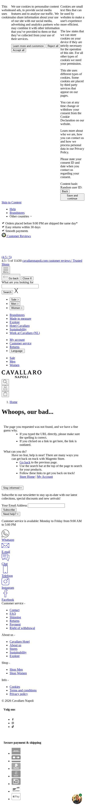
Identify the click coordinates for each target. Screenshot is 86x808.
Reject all (53, 46)
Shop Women (18, 673)
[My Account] (5, 388)
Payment (15, 624)
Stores (13, 648)
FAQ (13, 613)
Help (13, 209)
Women (14, 365)
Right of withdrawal (22, 628)
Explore (15, 322)
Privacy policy (19, 694)
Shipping (15, 617)
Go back (25, 462)
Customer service (20, 343)
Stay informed (12, 487)
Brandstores (17, 212)
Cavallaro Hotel (20, 641)
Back (65, 191)
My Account (45, 476)
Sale (12, 358)
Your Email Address (15, 505)
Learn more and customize (28, 46)
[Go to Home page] (22, 377)
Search (7, 292)
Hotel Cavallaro (20, 325)
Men (12, 361)
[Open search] (5, 382)
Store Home (27, 476)
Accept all (18, 50)
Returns (14, 347)
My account (17, 339)
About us (15, 645)
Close (27, 278)
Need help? (11, 514)
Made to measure (20, 318)
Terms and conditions (23, 690)
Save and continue (72, 197)
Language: (17, 350)
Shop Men (16, 669)
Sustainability (18, 329)
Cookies (15, 686)
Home (13, 402)
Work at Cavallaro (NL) (25, 333)
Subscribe (9, 509)
